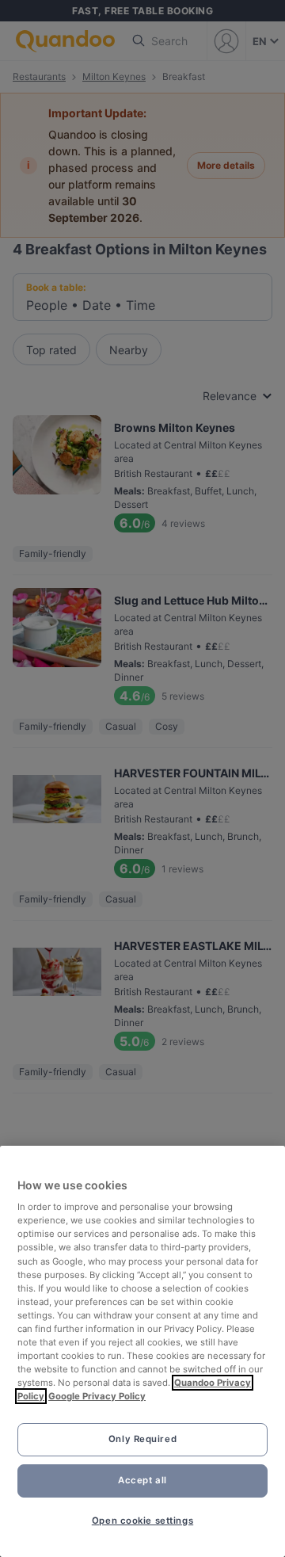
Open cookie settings (142, 1520)
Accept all (142, 1480)
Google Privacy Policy (97, 1396)
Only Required (142, 1438)
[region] (142, 1351)
